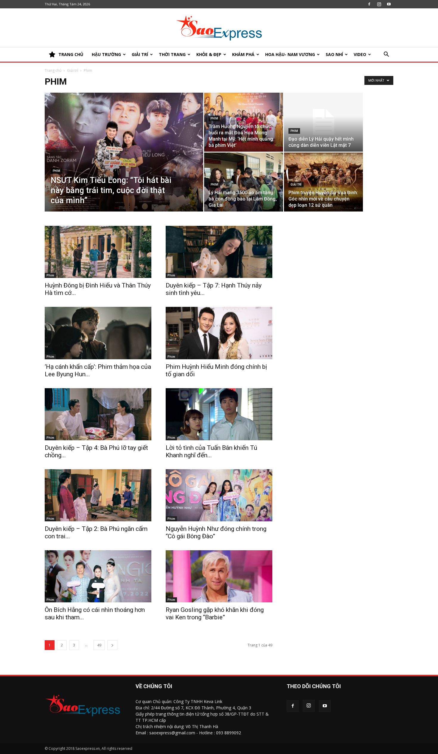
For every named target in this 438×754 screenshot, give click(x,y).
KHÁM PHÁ (243, 54)
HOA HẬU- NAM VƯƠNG (290, 54)
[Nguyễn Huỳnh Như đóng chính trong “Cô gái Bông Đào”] (219, 495)
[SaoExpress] (219, 28)
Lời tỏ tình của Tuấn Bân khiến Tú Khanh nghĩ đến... (211, 451)
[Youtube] (388, 4)
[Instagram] (379, 4)
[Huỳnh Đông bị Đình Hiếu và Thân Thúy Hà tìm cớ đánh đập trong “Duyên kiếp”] (98, 252)
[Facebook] (369, 4)
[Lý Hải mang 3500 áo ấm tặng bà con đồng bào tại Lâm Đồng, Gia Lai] (243, 182)
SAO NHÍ (334, 54)
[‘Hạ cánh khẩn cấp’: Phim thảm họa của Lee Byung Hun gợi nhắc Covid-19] (98, 333)
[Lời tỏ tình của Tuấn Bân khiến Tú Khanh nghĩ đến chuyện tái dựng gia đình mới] (219, 414)
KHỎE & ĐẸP (208, 54)
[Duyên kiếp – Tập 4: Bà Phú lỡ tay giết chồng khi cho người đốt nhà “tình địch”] (98, 414)
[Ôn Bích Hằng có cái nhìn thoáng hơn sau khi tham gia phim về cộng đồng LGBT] (98, 576)
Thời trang (172, 54)
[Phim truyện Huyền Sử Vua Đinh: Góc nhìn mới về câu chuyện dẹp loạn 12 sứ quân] (323, 182)
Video (360, 54)
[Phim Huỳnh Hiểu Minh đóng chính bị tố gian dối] (219, 333)
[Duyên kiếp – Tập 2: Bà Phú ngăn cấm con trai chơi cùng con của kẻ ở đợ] (98, 495)
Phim (56, 170)
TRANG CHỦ (70, 54)
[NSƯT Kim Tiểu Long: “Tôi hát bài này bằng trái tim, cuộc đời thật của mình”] (124, 161)
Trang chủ (53, 70)
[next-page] (112, 645)
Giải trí (140, 54)
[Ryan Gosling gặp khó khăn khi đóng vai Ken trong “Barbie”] (219, 576)
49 (99, 645)
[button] (386, 55)
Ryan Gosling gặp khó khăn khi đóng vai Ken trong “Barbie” (215, 613)
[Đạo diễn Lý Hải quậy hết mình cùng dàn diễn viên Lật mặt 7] (323, 122)
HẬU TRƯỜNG (106, 54)
